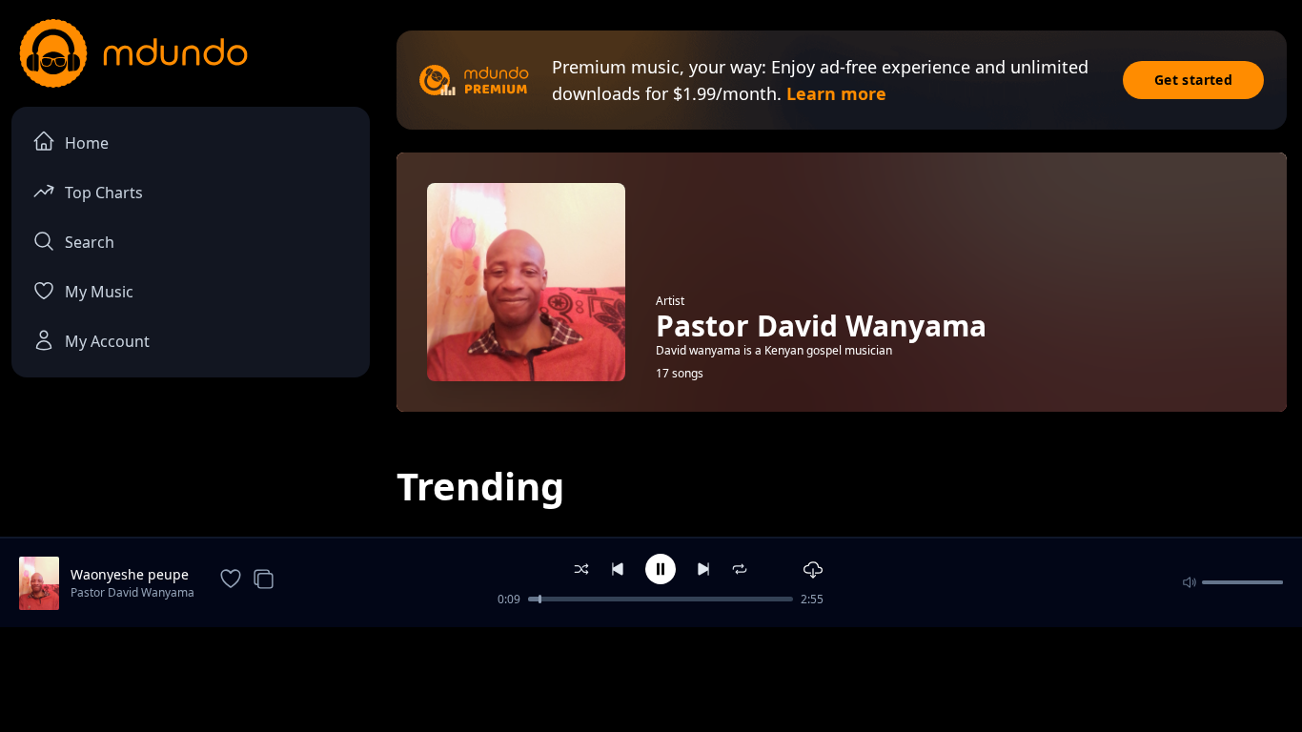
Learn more (836, 93)
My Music (99, 291)
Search (89, 242)
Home (87, 142)
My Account (107, 341)
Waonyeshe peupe (130, 574)
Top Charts (104, 192)
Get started (1193, 80)
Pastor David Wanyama (132, 592)
